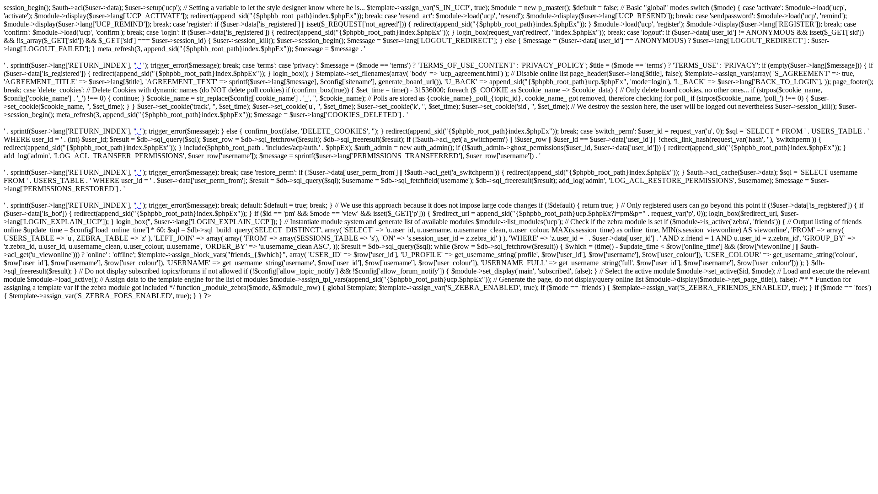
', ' (138, 65)
